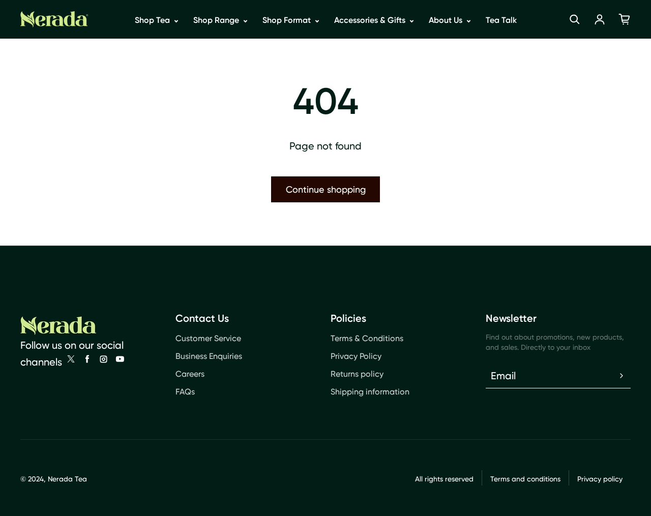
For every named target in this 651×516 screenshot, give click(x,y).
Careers (189, 374)
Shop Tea (153, 20)
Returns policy (357, 374)
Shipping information (370, 392)
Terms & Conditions (367, 338)
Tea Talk (501, 20)
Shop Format (287, 20)
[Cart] (624, 19)
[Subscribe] (621, 375)
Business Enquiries (208, 356)
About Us (446, 20)
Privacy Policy (356, 356)
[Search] (575, 19)
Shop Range (217, 20)
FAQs (185, 392)
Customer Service (208, 338)
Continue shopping (326, 189)
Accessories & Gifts (370, 20)
